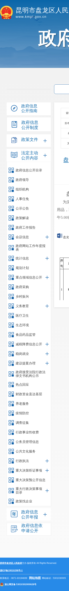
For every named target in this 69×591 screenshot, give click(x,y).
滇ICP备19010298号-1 (11, 570)
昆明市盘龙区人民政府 (11, 563)
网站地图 (35, 577)
